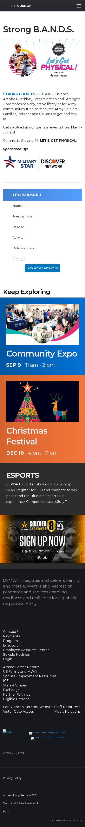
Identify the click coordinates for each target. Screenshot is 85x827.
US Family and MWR (20, 671)
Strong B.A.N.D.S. (27, 194)
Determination (23, 248)
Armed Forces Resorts (21, 667)
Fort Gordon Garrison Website (28, 707)
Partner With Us (16, 694)
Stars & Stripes (15, 685)
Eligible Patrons (16, 699)
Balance (18, 227)
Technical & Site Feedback (21, 803)
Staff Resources (67, 707)
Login (7, 659)
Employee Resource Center (26, 650)
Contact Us (12, 631)
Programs (11, 641)
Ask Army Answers (42, 268)
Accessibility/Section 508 (20, 795)
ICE (6, 681)
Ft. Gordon (21, 6)
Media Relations (67, 711)
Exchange (11, 690)
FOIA (6, 811)
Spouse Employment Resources (29, 676)
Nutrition (19, 206)
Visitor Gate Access (18, 711)
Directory (11, 645)
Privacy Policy (12, 778)
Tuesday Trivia (23, 216)
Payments (11, 636)
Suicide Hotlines (16, 654)
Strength (19, 259)
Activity (18, 237)
